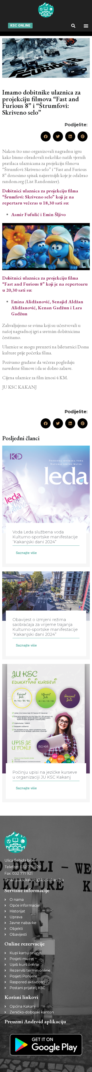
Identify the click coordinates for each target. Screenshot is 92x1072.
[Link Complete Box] (46, 506)
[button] (73, 25)
